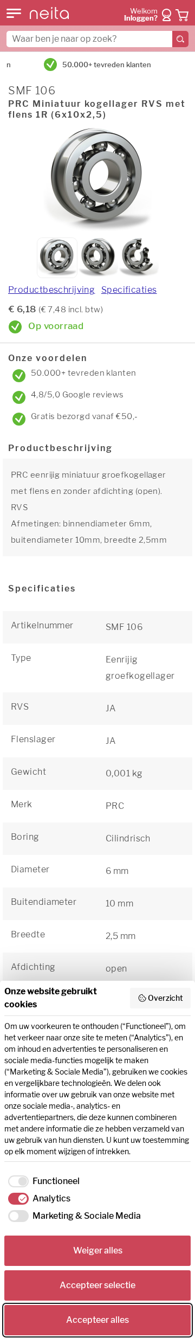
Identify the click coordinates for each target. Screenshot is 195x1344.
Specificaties (129, 290)
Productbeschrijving (51, 290)
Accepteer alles (97, 1320)
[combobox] (97, 39)
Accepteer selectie (97, 1285)
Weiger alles (97, 1250)
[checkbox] (42, 1181)
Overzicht (165, 997)
